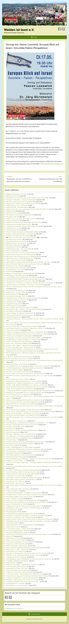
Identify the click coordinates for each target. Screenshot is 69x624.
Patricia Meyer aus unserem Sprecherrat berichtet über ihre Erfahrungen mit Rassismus (29, 262)
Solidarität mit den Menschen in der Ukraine (17, 235)
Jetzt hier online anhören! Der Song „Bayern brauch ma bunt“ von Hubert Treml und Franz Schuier (31, 485)
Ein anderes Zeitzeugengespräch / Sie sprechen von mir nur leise (23, 492)
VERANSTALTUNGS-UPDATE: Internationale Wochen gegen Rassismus (25, 279)
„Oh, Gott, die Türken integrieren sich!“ (16, 290)
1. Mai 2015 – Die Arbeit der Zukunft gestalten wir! (19, 356)
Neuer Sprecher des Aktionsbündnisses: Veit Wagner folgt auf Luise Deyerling (26, 502)
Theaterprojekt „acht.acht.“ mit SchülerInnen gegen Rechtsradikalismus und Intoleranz (28, 521)
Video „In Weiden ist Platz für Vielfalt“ (16, 260)
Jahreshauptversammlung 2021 (14, 239)
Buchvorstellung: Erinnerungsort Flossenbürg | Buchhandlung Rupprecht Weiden (27, 576)
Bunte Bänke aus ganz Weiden (14, 266)
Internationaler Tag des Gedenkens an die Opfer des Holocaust (22, 298)
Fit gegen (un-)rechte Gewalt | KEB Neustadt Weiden (20, 572)
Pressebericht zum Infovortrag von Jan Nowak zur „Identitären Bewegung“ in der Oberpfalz (29, 283)
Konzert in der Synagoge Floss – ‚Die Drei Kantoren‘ (19, 347)
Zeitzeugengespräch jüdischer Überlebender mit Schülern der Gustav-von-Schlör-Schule (29, 559)
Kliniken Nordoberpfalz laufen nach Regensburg (18, 489)
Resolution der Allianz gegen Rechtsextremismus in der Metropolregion (24, 547)
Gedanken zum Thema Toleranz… (15, 460)
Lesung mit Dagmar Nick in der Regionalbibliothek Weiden (21, 326)
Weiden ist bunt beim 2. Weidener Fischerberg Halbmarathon (22, 500)
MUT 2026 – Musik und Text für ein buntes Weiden (19, 201)
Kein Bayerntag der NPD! (12, 511)
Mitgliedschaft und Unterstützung (14, 608)
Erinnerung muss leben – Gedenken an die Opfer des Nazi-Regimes (23, 309)
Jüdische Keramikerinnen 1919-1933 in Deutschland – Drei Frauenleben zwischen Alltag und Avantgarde (33, 406)
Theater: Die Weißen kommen (14, 498)
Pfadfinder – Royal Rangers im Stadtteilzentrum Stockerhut (21, 564)
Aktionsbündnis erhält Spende (14, 311)
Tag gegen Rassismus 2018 (13, 303)
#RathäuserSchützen (11, 196)
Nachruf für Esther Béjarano (13, 251)
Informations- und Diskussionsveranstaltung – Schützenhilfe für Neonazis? (25, 515)
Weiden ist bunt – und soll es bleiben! (16, 292)
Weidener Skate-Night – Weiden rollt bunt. (17, 545)
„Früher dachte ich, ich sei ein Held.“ (15, 476)
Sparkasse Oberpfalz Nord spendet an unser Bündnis (20, 234)
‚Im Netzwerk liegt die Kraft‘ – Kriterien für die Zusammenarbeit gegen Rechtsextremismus (29, 390)
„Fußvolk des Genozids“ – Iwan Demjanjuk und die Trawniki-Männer (23, 574)
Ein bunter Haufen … (11, 440)
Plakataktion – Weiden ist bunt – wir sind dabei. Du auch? (21, 579)
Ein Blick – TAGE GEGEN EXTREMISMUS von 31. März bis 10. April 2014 (26, 385)
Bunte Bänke (9, 271)
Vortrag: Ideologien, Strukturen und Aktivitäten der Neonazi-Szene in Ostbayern (26, 387)
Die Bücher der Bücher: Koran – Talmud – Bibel (18, 358)
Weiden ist (9, 536)
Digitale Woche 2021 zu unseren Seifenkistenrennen (19, 258)
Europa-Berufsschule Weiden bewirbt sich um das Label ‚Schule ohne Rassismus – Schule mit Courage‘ (33, 466)
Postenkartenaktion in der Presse (15, 269)
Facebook (59, 29)
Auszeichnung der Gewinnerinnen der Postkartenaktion (20, 254)
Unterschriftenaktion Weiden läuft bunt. (16, 566)
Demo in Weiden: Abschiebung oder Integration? (18, 307)
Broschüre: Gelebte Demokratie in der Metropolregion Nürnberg (22, 232)
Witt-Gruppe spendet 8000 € (13, 245)
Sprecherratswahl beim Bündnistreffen (16, 457)
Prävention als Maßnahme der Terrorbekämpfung (19, 341)
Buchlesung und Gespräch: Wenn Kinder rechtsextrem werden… (23, 581)
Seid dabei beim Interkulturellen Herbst (16, 275)
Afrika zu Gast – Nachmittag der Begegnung (17, 343)
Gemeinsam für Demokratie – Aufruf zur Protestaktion (20, 200)
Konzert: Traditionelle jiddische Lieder (16, 504)
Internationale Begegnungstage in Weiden (17, 530)
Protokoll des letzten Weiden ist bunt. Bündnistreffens (20, 542)
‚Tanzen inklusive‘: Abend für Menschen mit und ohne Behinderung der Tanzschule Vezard (29, 411)
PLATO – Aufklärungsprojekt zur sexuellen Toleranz (19, 447)
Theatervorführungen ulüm (13, 220)
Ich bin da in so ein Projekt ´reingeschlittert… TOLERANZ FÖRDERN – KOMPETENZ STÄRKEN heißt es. (34, 462)
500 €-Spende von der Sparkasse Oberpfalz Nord (19, 215)
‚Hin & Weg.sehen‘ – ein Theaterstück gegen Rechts (19, 436)
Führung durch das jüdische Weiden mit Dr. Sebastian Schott (22, 415)
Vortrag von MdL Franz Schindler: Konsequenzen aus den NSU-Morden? (25, 373)
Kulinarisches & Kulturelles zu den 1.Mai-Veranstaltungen (21, 517)
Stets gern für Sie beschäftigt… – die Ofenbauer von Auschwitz (22, 413)
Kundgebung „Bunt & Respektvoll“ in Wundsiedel (18, 336)
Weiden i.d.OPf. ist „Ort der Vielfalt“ (15, 540)
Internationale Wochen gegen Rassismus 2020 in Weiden (21, 281)
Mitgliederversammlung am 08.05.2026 (16, 194)
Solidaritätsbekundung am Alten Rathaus (16, 364)
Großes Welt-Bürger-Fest (12, 317)
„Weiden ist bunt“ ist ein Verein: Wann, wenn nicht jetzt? (20, 218)
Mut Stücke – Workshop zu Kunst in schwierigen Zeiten (20, 434)
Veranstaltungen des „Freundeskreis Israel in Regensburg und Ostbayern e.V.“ (26, 423)
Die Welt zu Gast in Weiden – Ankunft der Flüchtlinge (20, 345)
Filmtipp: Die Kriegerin (12, 491)
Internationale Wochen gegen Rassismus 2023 (18, 224)
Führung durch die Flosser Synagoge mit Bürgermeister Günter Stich (24, 409)
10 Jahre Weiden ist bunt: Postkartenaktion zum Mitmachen (21, 277)
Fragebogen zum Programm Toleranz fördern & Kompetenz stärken (23, 506)
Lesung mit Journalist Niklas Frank (15, 426)
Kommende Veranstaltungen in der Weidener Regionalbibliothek (22, 470)
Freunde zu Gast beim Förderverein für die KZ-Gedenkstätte (21, 474)
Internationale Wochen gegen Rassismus (16, 296)
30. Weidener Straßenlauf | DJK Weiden (16, 561)
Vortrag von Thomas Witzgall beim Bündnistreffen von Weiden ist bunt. (24, 400)
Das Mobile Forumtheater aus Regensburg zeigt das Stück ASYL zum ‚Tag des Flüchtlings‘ (30, 375)
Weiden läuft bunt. (11, 563)
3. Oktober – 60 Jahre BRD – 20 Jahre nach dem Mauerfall (21, 578)
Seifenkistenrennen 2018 (12, 302)
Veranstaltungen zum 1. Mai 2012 (15, 481)
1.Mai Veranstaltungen (12, 523)
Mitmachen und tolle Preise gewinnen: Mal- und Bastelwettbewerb (23, 256)
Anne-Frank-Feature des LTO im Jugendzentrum (18, 394)
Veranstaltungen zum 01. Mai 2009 (15, 583)
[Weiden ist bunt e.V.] (34, 25)
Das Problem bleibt (11, 510)
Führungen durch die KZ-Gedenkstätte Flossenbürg (19, 443)
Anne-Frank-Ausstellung (12, 432)
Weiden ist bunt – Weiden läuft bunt (15, 483)
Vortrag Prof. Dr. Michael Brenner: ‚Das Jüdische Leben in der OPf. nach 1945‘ (26, 553)
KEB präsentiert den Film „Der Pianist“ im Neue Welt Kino (21, 404)
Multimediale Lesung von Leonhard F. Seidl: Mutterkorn (20, 479)
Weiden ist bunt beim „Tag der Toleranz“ (16, 243)
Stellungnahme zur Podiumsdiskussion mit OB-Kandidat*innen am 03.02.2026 (26, 198)
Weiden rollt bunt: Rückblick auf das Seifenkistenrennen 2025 (22, 203)
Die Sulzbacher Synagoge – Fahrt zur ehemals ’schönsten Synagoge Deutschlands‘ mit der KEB (31, 417)
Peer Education (10, 428)
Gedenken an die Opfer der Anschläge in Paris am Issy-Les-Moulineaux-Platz (26, 334)
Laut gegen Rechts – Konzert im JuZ (15, 421)
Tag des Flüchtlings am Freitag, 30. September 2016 (20, 313)
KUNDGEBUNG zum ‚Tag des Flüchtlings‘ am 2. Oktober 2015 (22, 339)
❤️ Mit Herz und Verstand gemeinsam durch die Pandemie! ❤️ (22, 237)
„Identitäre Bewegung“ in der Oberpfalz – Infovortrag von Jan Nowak (23, 285)
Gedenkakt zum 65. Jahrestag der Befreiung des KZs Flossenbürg (23, 555)
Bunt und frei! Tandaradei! (13, 445)
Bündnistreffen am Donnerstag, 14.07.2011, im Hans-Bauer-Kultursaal (24, 508)
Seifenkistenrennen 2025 (12, 213)
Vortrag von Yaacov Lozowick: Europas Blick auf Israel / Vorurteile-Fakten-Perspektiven (29, 519)
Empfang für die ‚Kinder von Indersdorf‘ (16, 557)
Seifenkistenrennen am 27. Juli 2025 (15, 205)
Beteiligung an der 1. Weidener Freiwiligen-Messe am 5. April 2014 (23, 383)
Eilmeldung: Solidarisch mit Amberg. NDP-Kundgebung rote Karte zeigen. (25, 442)
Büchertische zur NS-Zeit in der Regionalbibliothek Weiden (21, 430)
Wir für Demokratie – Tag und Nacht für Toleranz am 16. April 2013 (23, 451)
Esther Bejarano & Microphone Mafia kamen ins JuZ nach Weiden (23, 381)
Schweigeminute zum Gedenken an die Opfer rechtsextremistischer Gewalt (25, 494)
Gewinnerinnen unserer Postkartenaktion (16, 268)
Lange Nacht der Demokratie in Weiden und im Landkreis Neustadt (23, 226)
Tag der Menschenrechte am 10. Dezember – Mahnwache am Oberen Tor (25, 328)
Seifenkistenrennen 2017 (12, 305)
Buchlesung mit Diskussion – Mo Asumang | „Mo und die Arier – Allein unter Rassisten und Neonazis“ (32, 319)
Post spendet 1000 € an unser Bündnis (16, 241)
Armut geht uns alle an (12, 216)
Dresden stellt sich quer (12, 527)
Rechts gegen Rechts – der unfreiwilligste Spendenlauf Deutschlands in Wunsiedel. (27, 366)
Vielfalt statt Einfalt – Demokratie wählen (16, 207)
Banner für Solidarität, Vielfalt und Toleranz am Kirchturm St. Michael (24, 264)
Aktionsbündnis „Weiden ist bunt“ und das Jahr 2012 (19, 496)
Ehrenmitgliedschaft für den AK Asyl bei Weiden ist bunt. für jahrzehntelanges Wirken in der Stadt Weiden (33, 360)
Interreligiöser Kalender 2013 (13, 453)
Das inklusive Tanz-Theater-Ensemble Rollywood (18, 371)
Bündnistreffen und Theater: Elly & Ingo (16, 568)
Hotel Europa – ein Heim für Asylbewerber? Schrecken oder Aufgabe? (24, 477)
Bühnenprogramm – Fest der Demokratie (16, 585)
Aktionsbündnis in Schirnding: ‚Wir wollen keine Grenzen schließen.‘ (24, 337)
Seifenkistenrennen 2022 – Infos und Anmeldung (18, 249)
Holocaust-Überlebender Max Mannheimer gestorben (19, 315)
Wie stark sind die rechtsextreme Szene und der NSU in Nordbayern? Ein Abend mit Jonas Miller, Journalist (34, 286)
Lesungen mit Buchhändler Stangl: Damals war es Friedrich (21, 424)
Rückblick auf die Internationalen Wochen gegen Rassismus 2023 (23, 222)
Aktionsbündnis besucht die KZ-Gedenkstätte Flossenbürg (21, 525)
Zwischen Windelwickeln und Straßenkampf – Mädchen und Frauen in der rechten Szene (29, 458)
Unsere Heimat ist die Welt (13, 330)
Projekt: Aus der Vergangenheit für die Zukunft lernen (20, 389)
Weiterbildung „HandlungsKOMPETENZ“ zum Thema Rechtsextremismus (25, 392)
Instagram (63, 29)
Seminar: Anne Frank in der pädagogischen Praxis (19, 438)
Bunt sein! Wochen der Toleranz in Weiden (17, 379)
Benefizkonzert (10, 211)
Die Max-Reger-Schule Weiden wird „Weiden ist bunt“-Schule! (22, 513)
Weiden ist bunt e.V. (19, 29)
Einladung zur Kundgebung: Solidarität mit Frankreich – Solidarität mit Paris (25, 332)
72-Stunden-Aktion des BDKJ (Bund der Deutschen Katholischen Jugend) (25, 449)
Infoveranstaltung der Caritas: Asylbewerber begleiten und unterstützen (24, 368)
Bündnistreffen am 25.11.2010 (14, 538)
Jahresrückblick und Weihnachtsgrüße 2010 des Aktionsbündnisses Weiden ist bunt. (28, 534)
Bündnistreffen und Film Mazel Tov (15, 551)
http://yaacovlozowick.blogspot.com (51, 164)
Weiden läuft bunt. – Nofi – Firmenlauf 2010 (17, 549)
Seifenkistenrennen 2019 (12, 294)
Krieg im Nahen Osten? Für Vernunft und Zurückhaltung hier (21, 252)
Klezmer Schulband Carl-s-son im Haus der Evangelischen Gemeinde (24, 402)
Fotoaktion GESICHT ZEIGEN (14, 370)
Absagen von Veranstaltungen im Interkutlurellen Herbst (20, 273)
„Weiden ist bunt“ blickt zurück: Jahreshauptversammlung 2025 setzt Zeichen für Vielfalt (29, 209)
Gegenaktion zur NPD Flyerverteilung (16, 544)
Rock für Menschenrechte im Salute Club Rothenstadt (20, 455)
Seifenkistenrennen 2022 (12, 228)
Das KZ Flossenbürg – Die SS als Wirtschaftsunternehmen (21, 472)
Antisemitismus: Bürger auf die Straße (16, 300)
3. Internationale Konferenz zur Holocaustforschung (19, 528)
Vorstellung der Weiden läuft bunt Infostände (17, 570)
